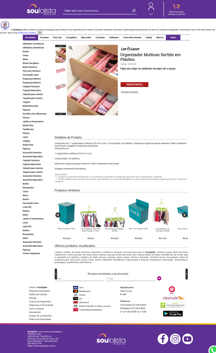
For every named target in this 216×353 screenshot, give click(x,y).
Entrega (32, 298)
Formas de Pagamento (40, 301)
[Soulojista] (41, 14)
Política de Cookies (27, 33)
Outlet (173, 37)
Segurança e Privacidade (41, 305)
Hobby (149, 37)
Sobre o (38, 287)
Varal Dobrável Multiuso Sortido (114, 230)
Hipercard (84, 302)
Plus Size (57, 37)
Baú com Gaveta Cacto (138, 229)
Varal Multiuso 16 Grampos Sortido (163, 230)
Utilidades (114, 37)
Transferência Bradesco (90, 310)
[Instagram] (176, 344)
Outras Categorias (31, 253)
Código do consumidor (40, 315)
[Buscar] (133, 10)
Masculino (86, 37)
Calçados (100, 37)
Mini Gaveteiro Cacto (66, 229)
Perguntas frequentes (39, 291)
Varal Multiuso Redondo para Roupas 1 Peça (90, 230)
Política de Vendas (38, 294)
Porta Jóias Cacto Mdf (186, 229)
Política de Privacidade (40, 319)
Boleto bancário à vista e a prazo (95, 306)
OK (39, 32)
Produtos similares (129, 92)
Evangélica (71, 37)
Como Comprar (36, 308)
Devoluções (35, 312)
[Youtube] (188, 344)
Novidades (30, 37)
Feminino (44, 37)
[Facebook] (164, 344)
